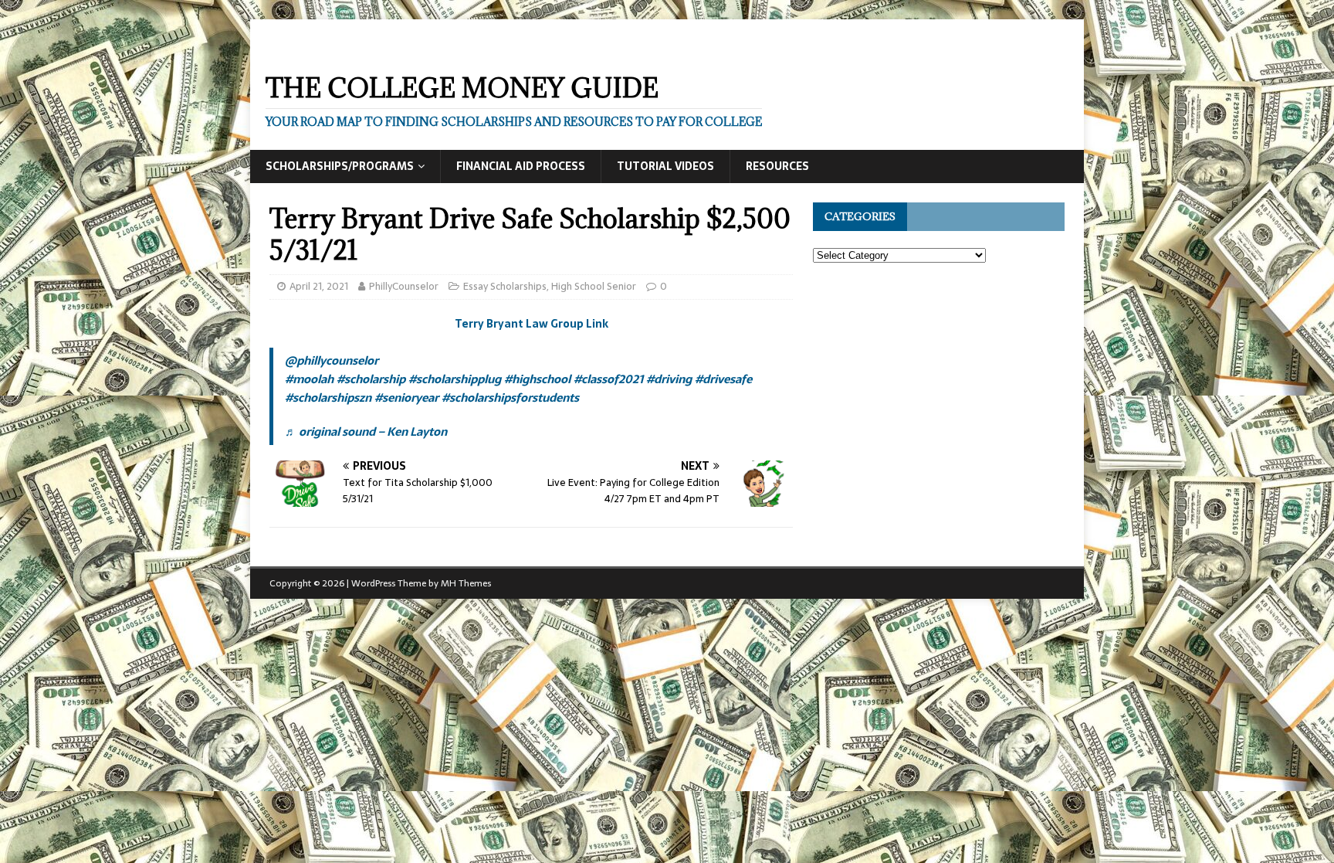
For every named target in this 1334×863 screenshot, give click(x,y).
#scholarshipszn (328, 397)
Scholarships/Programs (340, 166)
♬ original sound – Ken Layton (366, 431)
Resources (777, 166)
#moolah (309, 379)
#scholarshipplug (454, 379)
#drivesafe (723, 379)
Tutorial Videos (665, 166)
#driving (669, 379)
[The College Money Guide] (403, 47)
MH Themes (466, 583)
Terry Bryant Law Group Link (531, 323)
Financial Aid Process (520, 166)
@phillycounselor (331, 360)
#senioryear (406, 397)
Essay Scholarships (505, 286)
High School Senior (593, 286)
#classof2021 (608, 379)
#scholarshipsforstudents (510, 397)
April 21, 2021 (318, 286)
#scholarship (371, 379)
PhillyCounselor (403, 286)
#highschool (537, 379)
